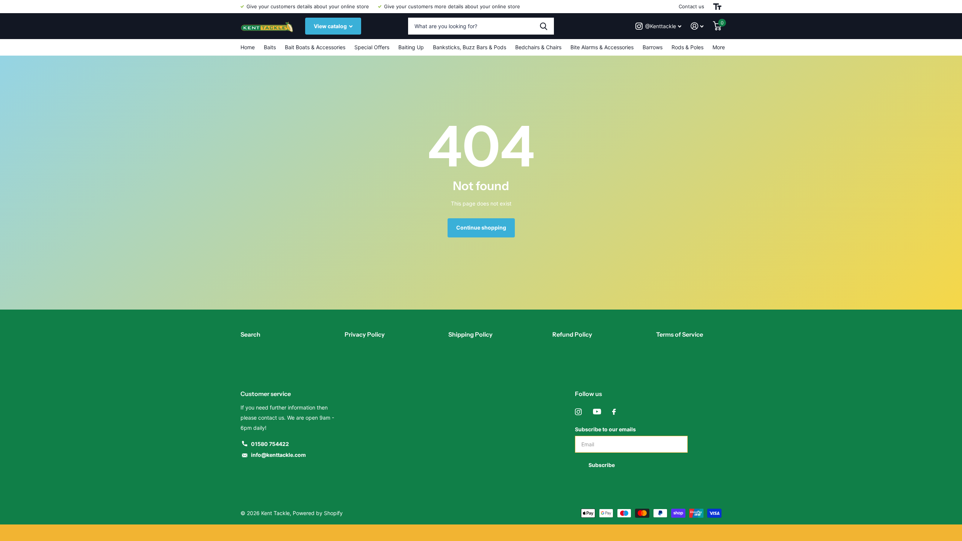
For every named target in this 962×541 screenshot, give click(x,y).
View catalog (331, 26)
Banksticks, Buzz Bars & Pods (469, 47)
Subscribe (602, 465)
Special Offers (371, 47)
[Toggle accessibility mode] (717, 6)
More (718, 47)
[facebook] (614, 411)
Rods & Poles (687, 47)
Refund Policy (572, 334)
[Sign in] (697, 26)
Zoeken (543, 26)
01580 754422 (270, 444)
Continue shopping (481, 227)
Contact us (691, 6)
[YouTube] (597, 411)
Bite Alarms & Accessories (602, 47)
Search (250, 334)
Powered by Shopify (318, 513)
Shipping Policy (470, 334)
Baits (270, 47)
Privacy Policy (365, 334)
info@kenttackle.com (278, 455)
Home (247, 47)
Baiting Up (411, 47)
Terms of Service (679, 334)
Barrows (653, 47)
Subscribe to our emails (605, 429)
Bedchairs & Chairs (538, 47)
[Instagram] (578, 411)
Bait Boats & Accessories (315, 47)
